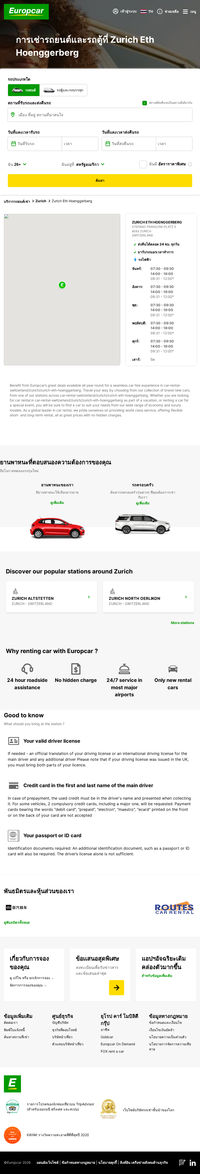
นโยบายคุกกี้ (107, 1162)
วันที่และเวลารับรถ (24, 132)
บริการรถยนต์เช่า (17, 201)
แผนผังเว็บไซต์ (48, 1162)
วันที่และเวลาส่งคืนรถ (120, 132)
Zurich (40, 201)
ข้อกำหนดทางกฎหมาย (78, 1162)
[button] (62, 285)
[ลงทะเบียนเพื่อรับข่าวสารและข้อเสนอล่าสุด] (116, 987)
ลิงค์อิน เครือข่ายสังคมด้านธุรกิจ (144, 1162)
